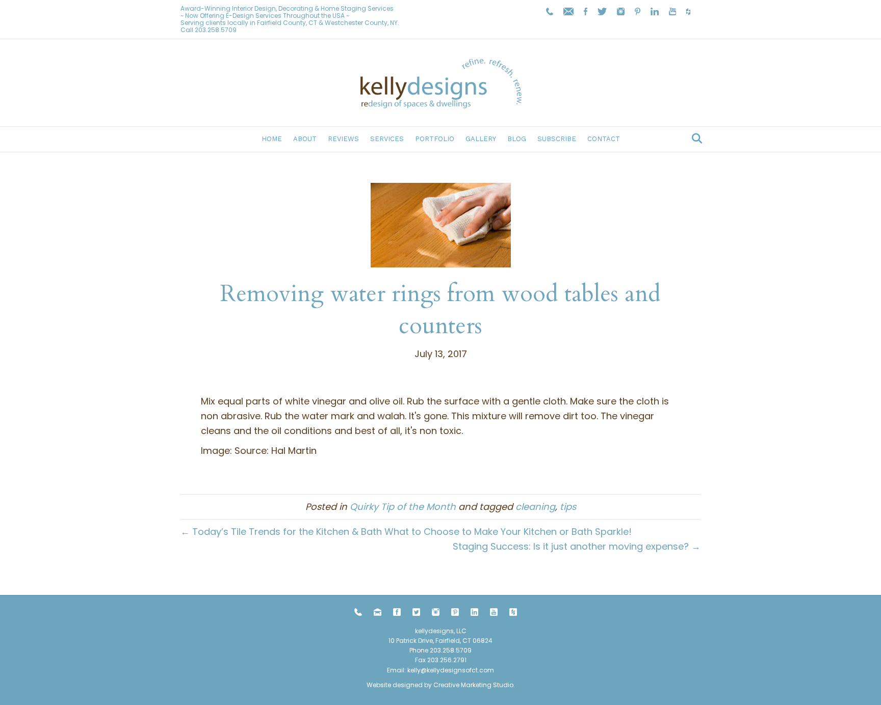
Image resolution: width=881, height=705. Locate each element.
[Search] (694, 138)
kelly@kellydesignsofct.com (450, 670)
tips (568, 506)
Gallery (480, 139)
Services (387, 139)
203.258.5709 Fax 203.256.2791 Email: (429, 660)
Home (272, 139)
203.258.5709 (216, 29)
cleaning (535, 506)
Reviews (343, 139)
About (305, 139)
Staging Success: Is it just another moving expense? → (577, 546)
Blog (516, 139)
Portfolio (434, 139)
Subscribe (556, 139)
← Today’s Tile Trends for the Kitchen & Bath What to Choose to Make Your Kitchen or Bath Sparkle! (406, 531)
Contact (603, 139)
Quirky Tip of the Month (403, 506)
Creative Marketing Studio (473, 685)
